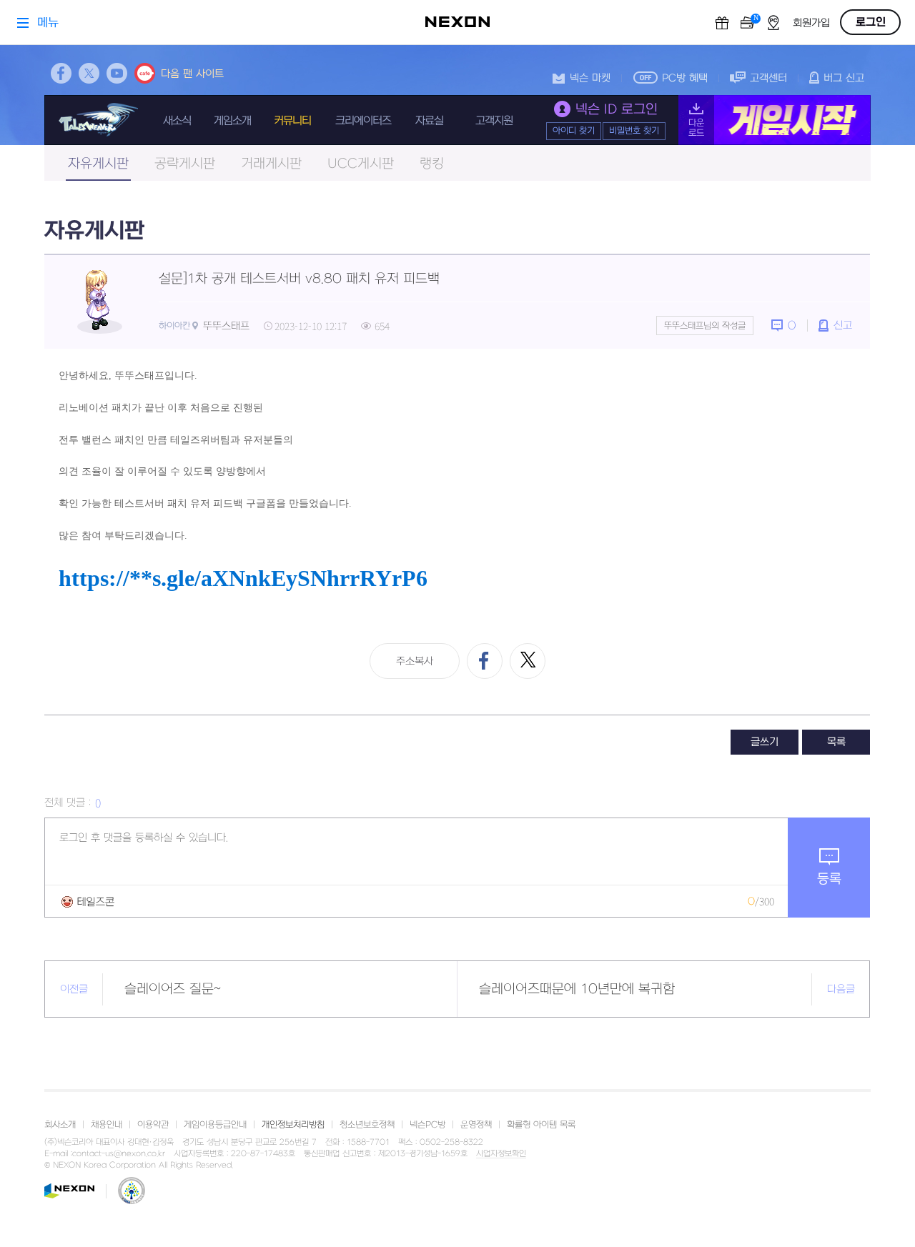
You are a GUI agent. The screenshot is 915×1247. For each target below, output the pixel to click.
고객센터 (768, 78)
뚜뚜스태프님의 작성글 (705, 326)
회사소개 (60, 1125)
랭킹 (432, 164)
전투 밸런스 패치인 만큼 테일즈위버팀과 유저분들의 (176, 439)
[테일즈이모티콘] (88, 901)
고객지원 (494, 120)
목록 (836, 742)
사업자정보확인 (501, 1154)
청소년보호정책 (367, 1125)
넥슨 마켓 (590, 78)
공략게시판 (184, 164)
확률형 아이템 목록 (541, 1125)
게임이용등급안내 (215, 1125)
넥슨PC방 (427, 1125)
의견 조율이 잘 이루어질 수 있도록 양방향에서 (164, 471)
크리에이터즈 (363, 120)
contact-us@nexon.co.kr (118, 1153)
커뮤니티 (292, 120)
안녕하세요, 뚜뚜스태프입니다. (128, 375)
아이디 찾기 (574, 131)
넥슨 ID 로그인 (616, 109)
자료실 (429, 120)
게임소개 (232, 120)
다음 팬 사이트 (192, 74)
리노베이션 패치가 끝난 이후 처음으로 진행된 (162, 407)
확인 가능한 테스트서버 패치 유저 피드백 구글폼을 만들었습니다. (205, 503)
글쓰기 (764, 742)
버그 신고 (844, 78)
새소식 (177, 120)
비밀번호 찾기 (634, 131)
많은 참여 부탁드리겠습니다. (123, 535)
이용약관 (153, 1125)
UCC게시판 (360, 164)
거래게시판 (271, 164)
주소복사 (414, 661)
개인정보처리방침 (293, 1125)
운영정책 (476, 1125)
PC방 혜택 (685, 78)
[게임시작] (774, 120)
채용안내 (106, 1125)
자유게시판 (98, 164)
